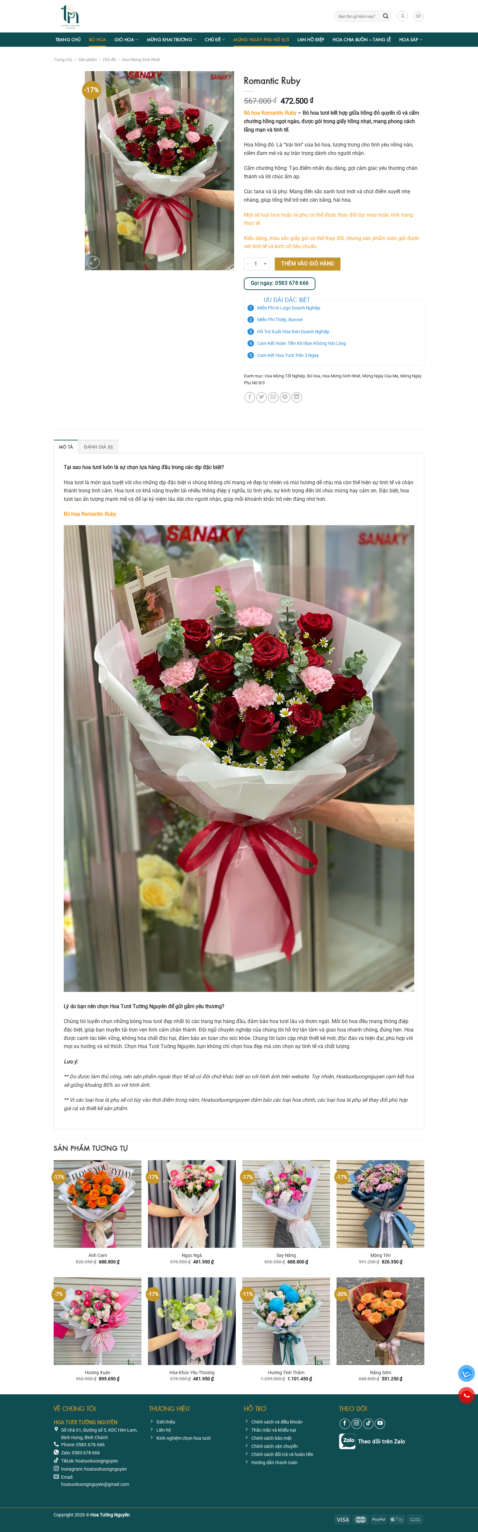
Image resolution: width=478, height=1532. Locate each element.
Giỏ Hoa (124, 39)
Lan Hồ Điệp (311, 39)
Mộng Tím (380, 1255)
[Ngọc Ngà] (192, 1204)
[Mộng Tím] (380, 1204)
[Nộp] (385, 16)
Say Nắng (286, 1255)
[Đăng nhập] (402, 16)
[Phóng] (93, 262)
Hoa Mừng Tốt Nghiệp (285, 376)
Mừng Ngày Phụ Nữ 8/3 (261, 39)
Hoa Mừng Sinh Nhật (141, 59)
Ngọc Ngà (192, 1255)
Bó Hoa (97, 39)
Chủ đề (213, 39)
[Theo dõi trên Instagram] (356, 1423)
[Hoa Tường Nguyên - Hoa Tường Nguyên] (86, 16)
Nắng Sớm (380, 1372)
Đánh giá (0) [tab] (98, 447)
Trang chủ (68, 39)
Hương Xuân (98, 1372)
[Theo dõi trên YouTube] (380, 1423)
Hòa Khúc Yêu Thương (192, 1372)
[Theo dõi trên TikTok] (368, 1423)
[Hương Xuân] (97, 1321)
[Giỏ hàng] (418, 16)
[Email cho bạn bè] (273, 397)
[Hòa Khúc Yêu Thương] (192, 1321)
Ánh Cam (97, 1255)
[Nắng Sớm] (380, 1321)
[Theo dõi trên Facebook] (344, 1423)
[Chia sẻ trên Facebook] (250, 397)
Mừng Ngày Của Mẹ (380, 376)
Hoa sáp (408, 39)
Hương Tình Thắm (286, 1372)
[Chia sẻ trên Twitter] (261, 397)
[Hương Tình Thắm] (286, 1321)
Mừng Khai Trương (169, 39)
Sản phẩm (87, 59)
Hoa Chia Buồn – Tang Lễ (362, 39)
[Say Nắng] (286, 1204)
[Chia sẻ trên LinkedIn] (296, 397)
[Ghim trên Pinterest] (285, 397)
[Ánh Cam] (97, 1204)
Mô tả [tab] (66, 447)
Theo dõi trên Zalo (381, 1441)
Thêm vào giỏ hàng (307, 264)
